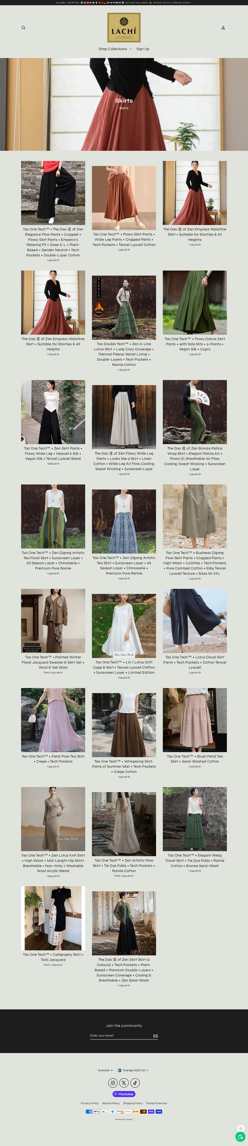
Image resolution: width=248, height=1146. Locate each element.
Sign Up (142, 49)
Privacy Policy (90, 1103)
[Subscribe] (155, 1036)
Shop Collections (113, 49)
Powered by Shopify (124, 1119)
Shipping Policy (133, 1103)
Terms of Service (156, 1103)
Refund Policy (111, 1103)
